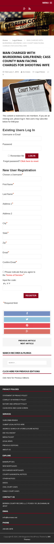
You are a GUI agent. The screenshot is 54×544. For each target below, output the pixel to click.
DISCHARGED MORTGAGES (13, 470)
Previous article (27, 340)
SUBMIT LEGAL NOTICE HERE (14, 424)
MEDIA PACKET (8, 437)
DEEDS (5, 483)
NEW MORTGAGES (10, 466)
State (6, 232)
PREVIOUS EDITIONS (10, 445)
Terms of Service (14, 275)
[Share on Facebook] (27, 313)
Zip (5, 242)
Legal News (40, 72)
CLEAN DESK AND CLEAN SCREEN (15, 408)
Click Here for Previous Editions (16, 378)
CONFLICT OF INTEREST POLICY (14, 399)
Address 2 (7, 213)
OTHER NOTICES (9, 478)
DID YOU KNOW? (9, 433)
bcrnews (26, 72)
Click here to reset (29, 161)
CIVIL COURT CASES (10, 487)
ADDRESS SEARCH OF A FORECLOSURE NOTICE (21, 428)
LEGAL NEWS (8, 441)
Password (7, 144)
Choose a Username (13, 174)
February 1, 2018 (11, 72)
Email (6, 252)
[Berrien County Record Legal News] (27, 24)
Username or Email (12, 134)
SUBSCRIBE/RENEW (10, 420)
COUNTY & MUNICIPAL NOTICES (15, 474)
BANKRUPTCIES (9, 462)
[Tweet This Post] (27, 319)
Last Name (8, 193)
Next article (27, 343)
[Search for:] (27, 362)
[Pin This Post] (27, 325)
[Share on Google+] (27, 331)
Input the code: (9, 280)
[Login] (29, 9)
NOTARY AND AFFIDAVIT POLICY (15, 404)
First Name (8, 184)
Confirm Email (10, 261)
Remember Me (17, 156)
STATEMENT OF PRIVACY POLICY (15, 395)
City (5, 223)
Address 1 (8, 203)
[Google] (24, 9)
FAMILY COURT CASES (11, 491)
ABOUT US (7, 449)
